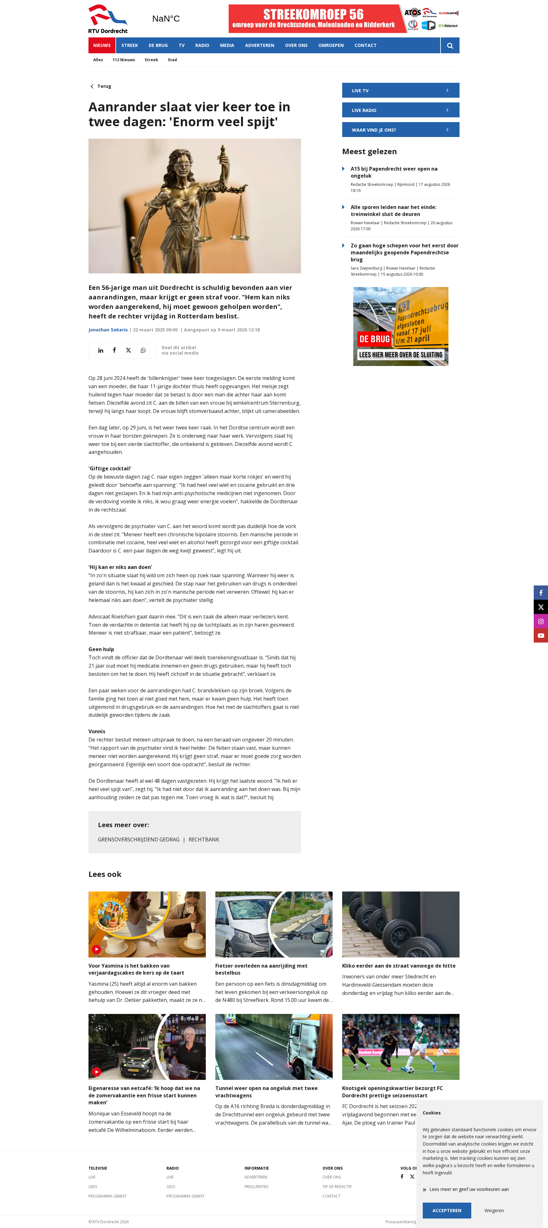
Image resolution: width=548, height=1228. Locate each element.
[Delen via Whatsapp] (143, 350)
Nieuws (102, 45)
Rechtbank (204, 839)
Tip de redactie (337, 1186)
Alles (98, 59)
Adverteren (259, 45)
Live (91, 1177)
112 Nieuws (124, 59)
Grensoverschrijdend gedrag (138, 839)
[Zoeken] (450, 45)
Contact (366, 45)
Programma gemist (107, 1196)
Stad (172, 59)
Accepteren (447, 1210)
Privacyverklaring (401, 1222)
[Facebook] (402, 1176)
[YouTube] (541, 635)
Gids (92, 1186)
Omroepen (331, 45)
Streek (129, 45)
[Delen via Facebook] (114, 350)
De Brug (158, 45)
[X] (412, 1176)
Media (227, 45)
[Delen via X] (128, 350)
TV (182, 45)
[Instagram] (541, 621)
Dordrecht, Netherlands (182, 18)
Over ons (296, 45)
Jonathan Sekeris (108, 330)
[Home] (115, 18)
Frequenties (256, 1186)
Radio (202, 45)
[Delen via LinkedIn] (101, 350)
